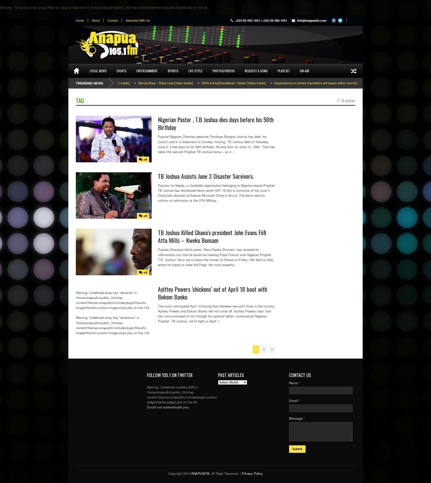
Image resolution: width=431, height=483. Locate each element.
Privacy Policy (252, 473)
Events (121, 70)
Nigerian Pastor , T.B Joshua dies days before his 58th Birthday (216, 123)
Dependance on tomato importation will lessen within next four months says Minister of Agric (321, 83)
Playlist (284, 70)
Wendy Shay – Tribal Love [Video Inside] (150, 83)
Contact (113, 20)
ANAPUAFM (200, 473)
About (96, 20)
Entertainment (147, 70)
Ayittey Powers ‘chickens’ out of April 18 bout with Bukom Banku (212, 293)
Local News (98, 70)
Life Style (195, 70)
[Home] (76, 71)
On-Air (304, 70)
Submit (297, 449)
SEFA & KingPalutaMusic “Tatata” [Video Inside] (218, 83)
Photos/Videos (224, 70)
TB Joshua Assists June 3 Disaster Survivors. (206, 176)
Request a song (256, 70)
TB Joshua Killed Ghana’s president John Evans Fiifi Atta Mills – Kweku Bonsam (212, 236)
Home (80, 20)
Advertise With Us (138, 20)
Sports (173, 70)
